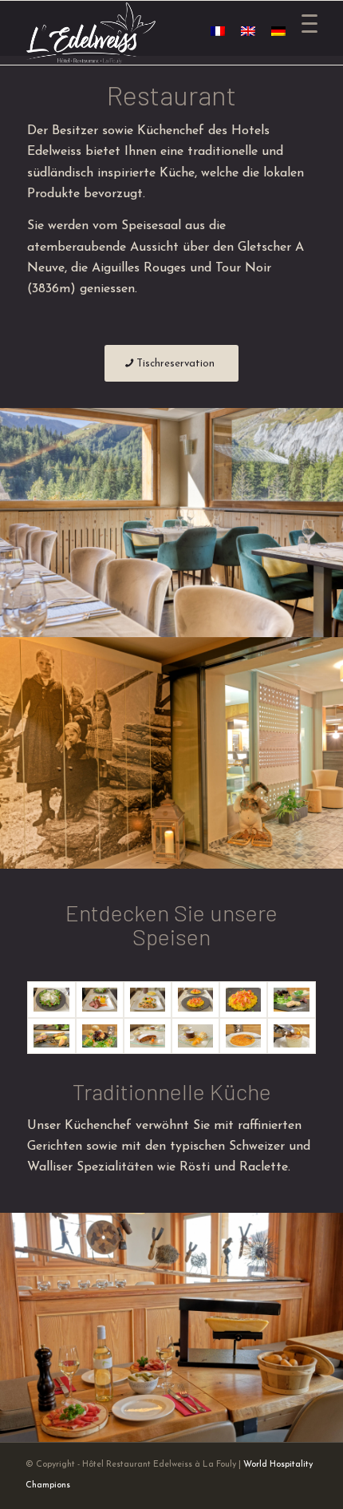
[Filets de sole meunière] (148, 997)
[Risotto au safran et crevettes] (195, 997)
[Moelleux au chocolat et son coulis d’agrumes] (195, 1034)
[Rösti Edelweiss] (51, 997)
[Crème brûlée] (243, 1034)
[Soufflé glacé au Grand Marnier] (291, 1034)
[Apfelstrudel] (148, 1034)
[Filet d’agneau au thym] (100, 997)
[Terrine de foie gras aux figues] (291, 997)
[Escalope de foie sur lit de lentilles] (51, 1034)
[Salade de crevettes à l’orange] (100, 1034)
